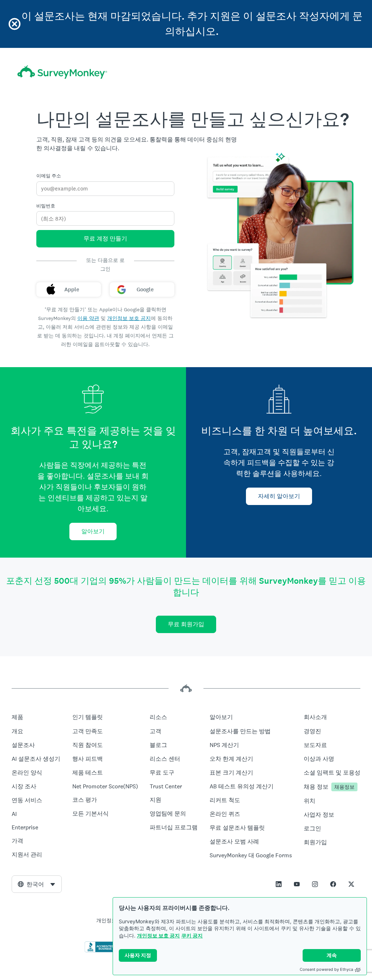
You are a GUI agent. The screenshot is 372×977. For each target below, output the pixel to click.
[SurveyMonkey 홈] (62, 72)
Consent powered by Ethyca (326, 969)
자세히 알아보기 (279, 496)
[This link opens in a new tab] (279, 884)
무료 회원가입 (186, 624)
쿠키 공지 (192, 935)
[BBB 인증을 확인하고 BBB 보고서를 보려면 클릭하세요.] (100, 951)
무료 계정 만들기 (105, 238)
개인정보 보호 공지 (158, 935)
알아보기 (93, 531)
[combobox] (37, 884)
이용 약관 (88, 318)
